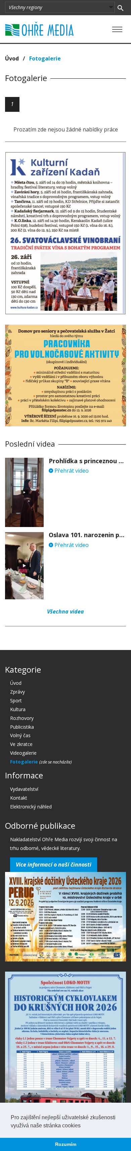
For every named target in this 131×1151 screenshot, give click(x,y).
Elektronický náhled (31, 806)
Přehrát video (71, 470)
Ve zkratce (21, 744)
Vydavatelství (24, 789)
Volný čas (20, 735)
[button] (83, 1126)
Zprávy (17, 692)
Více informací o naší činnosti (53, 864)
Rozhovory (22, 718)
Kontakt (18, 798)
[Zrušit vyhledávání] (120, 7)
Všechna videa (65, 611)
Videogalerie (23, 753)
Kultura (18, 709)
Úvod (12, 58)
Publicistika (22, 727)
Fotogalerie (24, 761)
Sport (16, 700)
